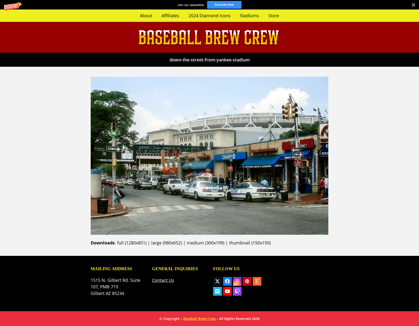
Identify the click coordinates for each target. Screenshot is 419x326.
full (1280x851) (131, 243)
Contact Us (163, 280)
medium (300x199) (205, 243)
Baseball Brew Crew (199, 318)
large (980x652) (166, 243)
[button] (209, 4)
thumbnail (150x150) (250, 243)
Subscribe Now (224, 4)
